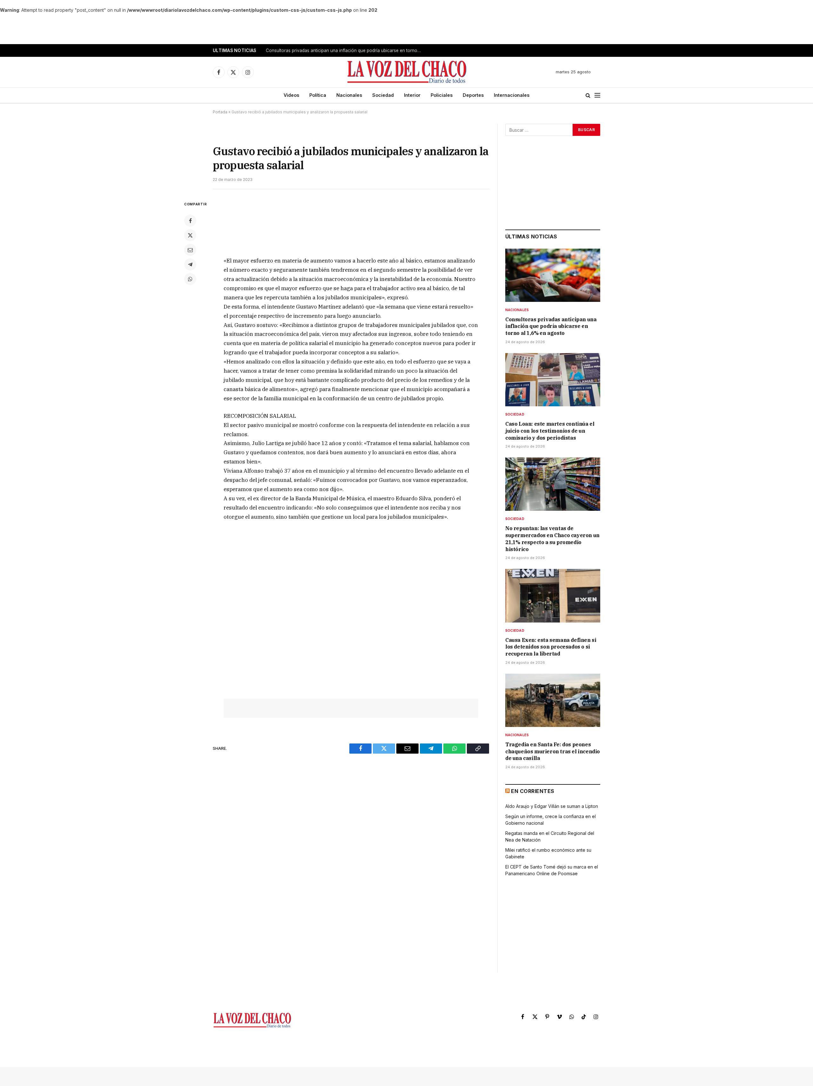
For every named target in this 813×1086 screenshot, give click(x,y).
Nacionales (349, 95)
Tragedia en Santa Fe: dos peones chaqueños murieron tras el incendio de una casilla (552, 751)
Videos (291, 95)
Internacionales (511, 95)
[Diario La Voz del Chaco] (407, 72)
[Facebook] (190, 221)
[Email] (190, 250)
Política (317, 95)
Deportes (473, 95)
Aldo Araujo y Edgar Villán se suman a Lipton (551, 806)
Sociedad (383, 95)
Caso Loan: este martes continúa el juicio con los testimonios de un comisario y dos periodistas (345, 50)
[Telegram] (190, 264)
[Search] (588, 95)
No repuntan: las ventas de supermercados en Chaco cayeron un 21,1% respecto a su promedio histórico (552, 538)
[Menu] (597, 95)
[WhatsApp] (190, 279)
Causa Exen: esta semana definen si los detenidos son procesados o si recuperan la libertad (550, 647)
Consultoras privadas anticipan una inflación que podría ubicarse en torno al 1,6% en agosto (550, 326)
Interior (412, 95)
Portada (220, 112)
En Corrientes (532, 791)
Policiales (442, 95)
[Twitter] (190, 235)
